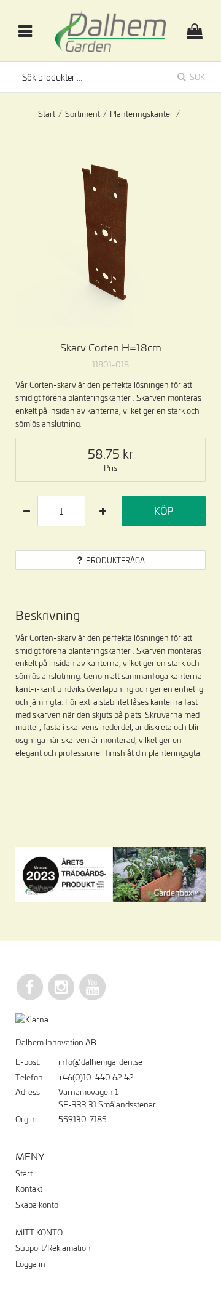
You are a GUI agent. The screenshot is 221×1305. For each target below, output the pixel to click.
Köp (163, 510)
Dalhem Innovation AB (55, 1042)
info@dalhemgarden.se (100, 1062)
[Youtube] (92, 998)
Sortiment (82, 114)
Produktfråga (115, 560)
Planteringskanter (141, 114)
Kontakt (28, 1189)
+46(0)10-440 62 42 (96, 1077)
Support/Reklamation (53, 1248)
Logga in (30, 1264)
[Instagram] (61, 998)
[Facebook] (30, 998)
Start (46, 114)
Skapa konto (36, 1205)
